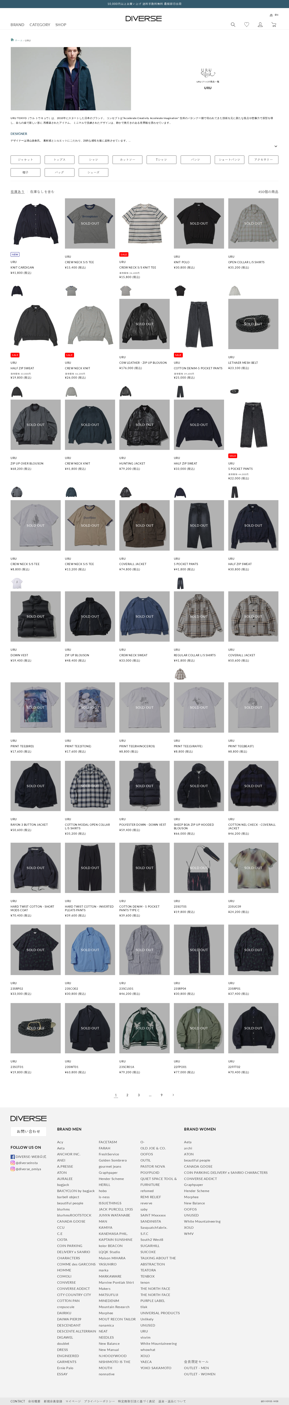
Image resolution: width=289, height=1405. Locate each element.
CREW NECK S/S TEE (79, 262)
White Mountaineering (158, 1343)
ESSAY (62, 1374)
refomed (147, 1191)
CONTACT (18, 1401)
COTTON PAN (68, 1301)
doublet (63, 1343)
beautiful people (70, 1203)
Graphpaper (108, 1172)
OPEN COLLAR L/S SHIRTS (246, 262)
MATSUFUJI (108, 1295)
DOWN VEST (19, 655)
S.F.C (144, 1233)
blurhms (63, 1209)
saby (144, 1209)
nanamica (106, 1325)
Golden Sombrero (113, 1160)
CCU (61, 1227)
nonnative (107, 1374)
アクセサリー (263, 159)
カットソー (127, 159)
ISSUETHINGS (110, 1203)
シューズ (93, 172)
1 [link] (116, 1095)
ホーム (18, 40)
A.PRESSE (65, 1166)
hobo (103, 1191)
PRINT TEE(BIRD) (22, 746)
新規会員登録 (53, 1401)
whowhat (148, 1350)
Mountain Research (114, 1307)
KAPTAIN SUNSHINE (116, 1239)
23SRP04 (180, 988)
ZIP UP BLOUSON (77, 655)
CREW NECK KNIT (77, 368)
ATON (62, 1172)
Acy (60, 1142)
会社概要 (34, 1401)
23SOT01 (17, 1067)
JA (271, 14)
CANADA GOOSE (71, 1221)
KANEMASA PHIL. (113, 1233)
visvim (145, 1337)
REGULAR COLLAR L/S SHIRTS (195, 655)
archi (188, 1148)
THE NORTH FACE (155, 1288)
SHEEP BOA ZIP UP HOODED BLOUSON (194, 826)
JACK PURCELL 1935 (116, 1209)
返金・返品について (172, 1401)
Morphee (106, 1313)
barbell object (68, 1197)
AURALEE (65, 1179)
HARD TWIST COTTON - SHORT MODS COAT (32, 908)
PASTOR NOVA (152, 1166)
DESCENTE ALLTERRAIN (76, 1331)
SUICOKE (148, 1252)
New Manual (109, 1350)
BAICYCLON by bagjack (76, 1191)
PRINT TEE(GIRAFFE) (188, 746)
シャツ (93, 159)
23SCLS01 (126, 988)
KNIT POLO (182, 262)
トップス (59, 159)
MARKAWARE (110, 1276)
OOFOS (146, 1154)
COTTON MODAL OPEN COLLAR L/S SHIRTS (87, 826)
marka (104, 1270)
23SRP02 (17, 988)
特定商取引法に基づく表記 (136, 1401)
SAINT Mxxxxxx (153, 1215)
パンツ (195, 159)
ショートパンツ (229, 159)
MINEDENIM (109, 1301)
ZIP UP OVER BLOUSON (27, 463)
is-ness (104, 1197)
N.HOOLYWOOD (113, 1356)
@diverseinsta (27, 1163)
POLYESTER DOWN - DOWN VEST (142, 824)
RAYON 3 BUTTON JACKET (29, 824)
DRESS (62, 1350)
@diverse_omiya (28, 1169)
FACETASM (108, 1142)
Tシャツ (161, 159)
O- (142, 1142)
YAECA (146, 1362)
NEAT (103, 1331)
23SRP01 (234, 988)
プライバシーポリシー (99, 1401)
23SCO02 (71, 988)
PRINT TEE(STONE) (78, 746)
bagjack (63, 1184)
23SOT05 (180, 906)
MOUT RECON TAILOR (117, 1319)
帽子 (25, 172)
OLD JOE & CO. (153, 1148)
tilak (143, 1307)
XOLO (145, 1356)
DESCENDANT (69, 1325)
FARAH (104, 1148)
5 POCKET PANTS (240, 468)
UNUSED (147, 1325)
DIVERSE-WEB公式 (31, 1157)
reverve (146, 1203)
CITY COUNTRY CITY (74, 1295)
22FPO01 (180, 1067)
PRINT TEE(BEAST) (241, 746)
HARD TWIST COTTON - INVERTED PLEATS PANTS (89, 908)
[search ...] (233, 24)
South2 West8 (151, 1239)
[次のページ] (173, 1095)
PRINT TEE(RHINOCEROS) (137, 746)
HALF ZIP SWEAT (22, 368)
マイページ (73, 1401)
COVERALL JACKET (132, 564)
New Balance (109, 1343)
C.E (60, 1233)
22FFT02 (234, 1067)
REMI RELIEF (150, 1197)
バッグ (59, 172)
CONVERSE (66, 1282)
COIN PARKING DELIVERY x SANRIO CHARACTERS (73, 1252)
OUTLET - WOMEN (199, 1374)
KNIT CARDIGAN (22, 267)
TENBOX (147, 1276)
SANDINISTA (150, 1221)
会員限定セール (196, 1362)
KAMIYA (106, 1227)
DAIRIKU (64, 1313)
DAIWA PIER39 (69, 1319)
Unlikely (147, 1319)
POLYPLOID (150, 1172)
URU (144, 1331)
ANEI (61, 1160)
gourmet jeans (110, 1166)
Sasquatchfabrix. (154, 1227)
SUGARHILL (150, 1246)
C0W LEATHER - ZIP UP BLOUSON (143, 362)
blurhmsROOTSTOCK (74, 1215)
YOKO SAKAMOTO (156, 1368)
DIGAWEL (65, 1337)
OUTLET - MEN (196, 1368)
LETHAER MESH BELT (243, 362)
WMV (189, 1233)
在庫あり (18, 192)
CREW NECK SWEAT (133, 655)
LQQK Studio (109, 1252)
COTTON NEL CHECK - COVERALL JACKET (252, 826)
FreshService (109, 1154)
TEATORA (148, 1270)
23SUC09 (234, 906)
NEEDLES (106, 1337)
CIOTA (62, 1239)
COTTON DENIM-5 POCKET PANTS (198, 368)
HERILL (104, 1184)
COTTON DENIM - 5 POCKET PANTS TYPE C (139, 908)
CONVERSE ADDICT (73, 1288)
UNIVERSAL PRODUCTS (160, 1313)
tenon (145, 1282)
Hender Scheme (111, 1179)
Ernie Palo (65, 1368)
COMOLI (64, 1276)
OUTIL (145, 1160)
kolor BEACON (111, 1246)
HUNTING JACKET (132, 463)
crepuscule (65, 1307)
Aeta (61, 1148)
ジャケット (25, 159)
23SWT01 (71, 1067)
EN (276, 14)
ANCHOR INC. (69, 1154)
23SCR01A (126, 1067)
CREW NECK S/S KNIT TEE (137, 267)
